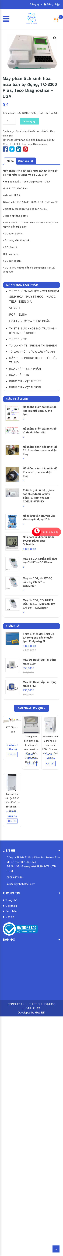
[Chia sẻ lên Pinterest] (25, 150)
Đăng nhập (52, 4)
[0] (56, 19)
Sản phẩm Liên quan (31, 708)
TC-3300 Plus (18, 144)
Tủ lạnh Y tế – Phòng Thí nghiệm (33, 345)
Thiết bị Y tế (18, 339)
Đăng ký (35, 4)
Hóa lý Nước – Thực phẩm (30, 321)
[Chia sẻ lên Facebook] (6, 150)
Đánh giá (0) (25, 160)
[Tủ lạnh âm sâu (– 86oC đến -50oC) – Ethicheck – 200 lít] (12, 782)
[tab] (10, 161)
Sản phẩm (11, 911)
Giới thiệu (11, 905)
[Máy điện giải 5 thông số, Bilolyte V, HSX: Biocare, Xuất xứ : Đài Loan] (50, 725)
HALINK (40, 1012)
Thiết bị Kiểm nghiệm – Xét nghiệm (34, 291)
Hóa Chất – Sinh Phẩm (25, 368)
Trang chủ (11, 900)
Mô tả (10, 160)
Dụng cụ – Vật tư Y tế (25, 381)
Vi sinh (14, 308)
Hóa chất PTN (19, 374)
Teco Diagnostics (37, 144)
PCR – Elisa (18, 314)
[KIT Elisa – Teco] (12, 720)
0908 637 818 (15, 877)
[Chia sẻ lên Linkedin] (18, 150)
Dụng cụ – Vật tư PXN (25, 387)
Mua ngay (29, 121)
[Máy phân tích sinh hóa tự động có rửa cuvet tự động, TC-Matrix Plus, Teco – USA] (31, 725)
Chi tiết (12, 754)
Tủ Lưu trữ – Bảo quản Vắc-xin (32, 351)
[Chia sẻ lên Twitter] (12, 150)
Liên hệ (9, 916)
